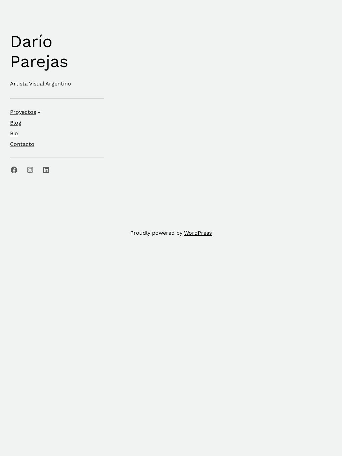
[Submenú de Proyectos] (39, 112)
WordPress (198, 233)
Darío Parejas (39, 51)
